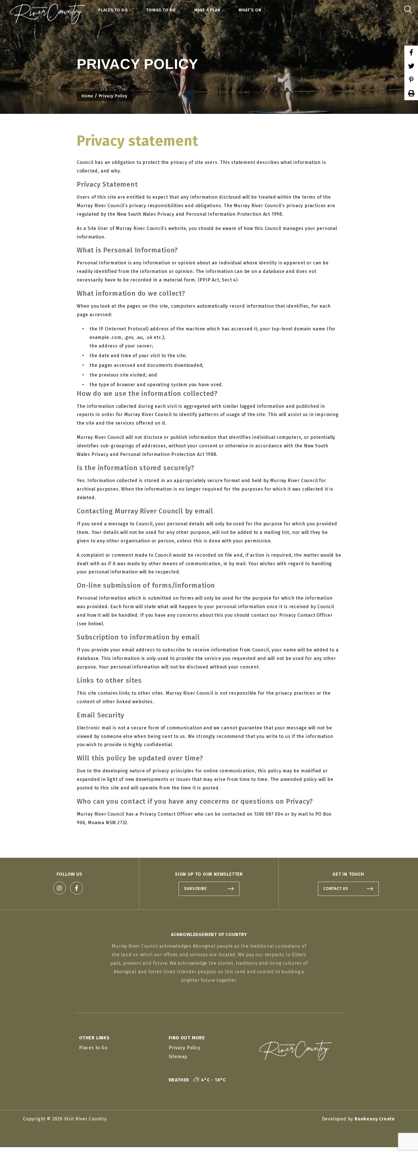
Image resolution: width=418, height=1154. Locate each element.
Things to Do (161, 10)
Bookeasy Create (375, 1119)
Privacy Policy (184, 1047)
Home (87, 96)
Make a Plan (207, 10)
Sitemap (178, 1056)
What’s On (250, 10)
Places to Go (113, 10)
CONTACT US (335, 888)
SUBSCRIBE (195, 888)
